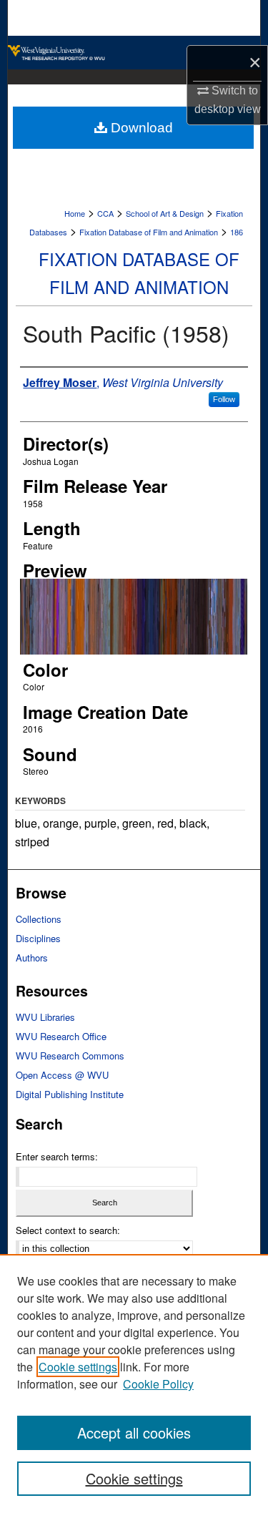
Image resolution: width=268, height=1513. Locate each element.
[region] (134, 1383)
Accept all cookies (134, 1432)
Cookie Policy (158, 1384)
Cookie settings (78, 1366)
